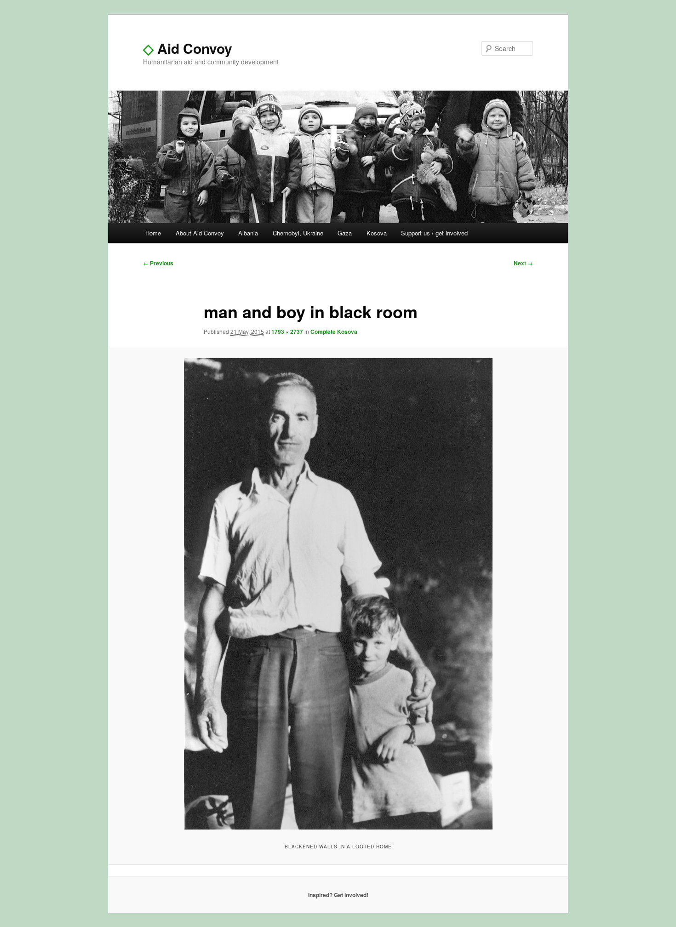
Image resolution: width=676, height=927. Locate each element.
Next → (523, 263)
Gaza (345, 233)
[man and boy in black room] (338, 593)
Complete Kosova (333, 331)
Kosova (377, 233)
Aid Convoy (187, 48)
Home (153, 233)
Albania (248, 233)
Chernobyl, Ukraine (298, 233)
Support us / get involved (434, 233)
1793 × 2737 (287, 331)
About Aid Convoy (200, 233)
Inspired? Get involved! (338, 895)
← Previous (158, 263)
